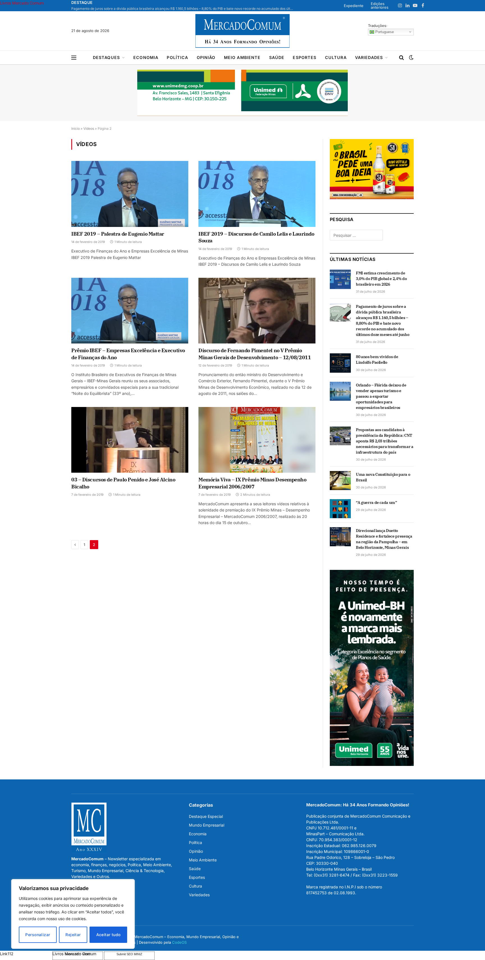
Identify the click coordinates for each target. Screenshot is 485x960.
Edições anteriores (379, 5)
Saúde (277, 57)
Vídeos (88, 128)
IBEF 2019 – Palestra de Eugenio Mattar (117, 234)
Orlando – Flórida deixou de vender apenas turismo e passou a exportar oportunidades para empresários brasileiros (381, 396)
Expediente (353, 5)
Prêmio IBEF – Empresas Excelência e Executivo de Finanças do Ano (128, 353)
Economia (145, 57)
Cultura (336, 57)
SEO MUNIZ (26, 953)
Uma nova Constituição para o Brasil (383, 477)
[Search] (401, 57)
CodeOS (179, 942)
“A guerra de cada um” (376, 502)
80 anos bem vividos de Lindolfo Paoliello (377, 359)
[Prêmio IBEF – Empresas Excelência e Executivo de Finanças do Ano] (129, 310)
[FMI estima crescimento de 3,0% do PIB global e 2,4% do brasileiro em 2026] (340, 279)
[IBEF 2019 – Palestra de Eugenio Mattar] (129, 194)
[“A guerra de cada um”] (340, 508)
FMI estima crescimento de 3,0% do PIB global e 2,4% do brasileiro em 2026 (381, 278)
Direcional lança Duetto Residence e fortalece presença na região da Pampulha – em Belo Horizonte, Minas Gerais (384, 539)
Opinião (206, 57)
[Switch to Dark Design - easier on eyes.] (411, 57)
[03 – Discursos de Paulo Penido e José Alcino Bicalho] (129, 440)
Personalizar (37, 934)
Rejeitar (73, 934)
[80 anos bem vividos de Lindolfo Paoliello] (340, 362)
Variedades (369, 57)
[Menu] (73, 57)
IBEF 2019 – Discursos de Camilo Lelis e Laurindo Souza (256, 237)
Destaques (106, 57)
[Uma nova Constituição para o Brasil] (340, 480)
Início (75, 128)
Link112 (6, 953)
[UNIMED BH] (372, 764)
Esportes (304, 57)
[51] (372, 197)
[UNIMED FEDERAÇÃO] (242, 93)
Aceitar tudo (108, 934)
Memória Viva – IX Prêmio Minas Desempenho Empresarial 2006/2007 (252, 483)
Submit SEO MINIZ (129, 954)
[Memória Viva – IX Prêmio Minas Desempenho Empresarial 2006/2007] (256, 440)
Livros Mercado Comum (22, 3)
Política (177, 57)
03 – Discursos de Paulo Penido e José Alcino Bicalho (123, 483)
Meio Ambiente (242, 57)
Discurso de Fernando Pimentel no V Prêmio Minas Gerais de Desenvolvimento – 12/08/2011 (254, 353)
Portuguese (384, 31)
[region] (73, 914)
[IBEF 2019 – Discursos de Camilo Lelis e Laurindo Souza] (256, 194)
